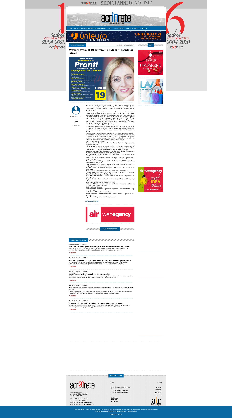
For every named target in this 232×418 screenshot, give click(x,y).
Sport (110, 28)
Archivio (77, 28)
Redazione (114, 398)
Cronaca (86, 28)
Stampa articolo (129, 45)
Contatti (129, 28)
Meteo (121, 28)
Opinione (102, 28)
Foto (116, 28)
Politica (94, 28)
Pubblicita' (114, 401)
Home (70, 28)
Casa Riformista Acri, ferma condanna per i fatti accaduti (89, 274)
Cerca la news (140, 28)
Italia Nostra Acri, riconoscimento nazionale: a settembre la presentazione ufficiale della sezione (101, 289)
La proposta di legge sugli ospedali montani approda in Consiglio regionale (96, 303)
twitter (159, 391)
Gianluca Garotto (86, 402)
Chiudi (120, 414)
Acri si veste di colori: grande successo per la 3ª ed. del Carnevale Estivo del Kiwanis (99, 247)
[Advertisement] (150, 134)
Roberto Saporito (88, 404)
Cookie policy (113, 414)
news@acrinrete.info (121, 392)
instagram (158, 389)
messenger (158, 392)
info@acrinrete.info (121, 390)
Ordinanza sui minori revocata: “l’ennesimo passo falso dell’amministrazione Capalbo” (100, 260)
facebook (158, 388)
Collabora (114, 400)
